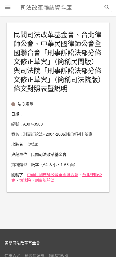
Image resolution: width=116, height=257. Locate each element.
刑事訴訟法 (45, 180)
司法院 (25, 180)
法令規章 (25, 104)
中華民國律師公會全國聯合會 (52, 174)
